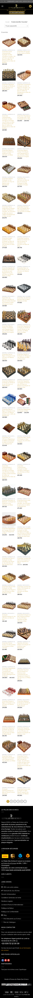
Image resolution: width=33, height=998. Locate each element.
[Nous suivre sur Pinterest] (5, 960)
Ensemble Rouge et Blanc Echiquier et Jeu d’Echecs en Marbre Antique (8, 704)
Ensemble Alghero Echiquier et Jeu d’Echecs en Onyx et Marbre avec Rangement (8, 182)
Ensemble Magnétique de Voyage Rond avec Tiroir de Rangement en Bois (8, 531)
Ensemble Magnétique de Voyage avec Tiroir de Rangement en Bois (23, 117)
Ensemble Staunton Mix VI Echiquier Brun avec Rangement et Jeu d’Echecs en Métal (23, 209)
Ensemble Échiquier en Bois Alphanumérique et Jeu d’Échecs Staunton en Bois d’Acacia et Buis (24, 618)
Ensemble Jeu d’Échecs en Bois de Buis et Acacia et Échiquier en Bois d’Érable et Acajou (23, 182)
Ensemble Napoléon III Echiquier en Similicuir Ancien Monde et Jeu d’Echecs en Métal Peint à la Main (23, 329)
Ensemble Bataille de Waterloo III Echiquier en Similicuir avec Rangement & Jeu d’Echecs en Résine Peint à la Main (8, 271)
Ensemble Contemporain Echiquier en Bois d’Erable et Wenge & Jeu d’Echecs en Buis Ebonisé (23, 469)
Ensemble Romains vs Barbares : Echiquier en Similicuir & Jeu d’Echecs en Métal (8, 503)
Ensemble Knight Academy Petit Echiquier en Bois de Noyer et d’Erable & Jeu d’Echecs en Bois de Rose (8, 242)
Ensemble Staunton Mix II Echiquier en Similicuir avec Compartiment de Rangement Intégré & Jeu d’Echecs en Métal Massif (23, 674)
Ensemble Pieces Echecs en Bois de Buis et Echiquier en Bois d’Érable (8, 645)
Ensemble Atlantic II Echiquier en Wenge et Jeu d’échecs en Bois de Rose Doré (23, 357)
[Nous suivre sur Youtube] (8, 960)
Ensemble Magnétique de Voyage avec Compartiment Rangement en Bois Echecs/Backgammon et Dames (8, 672)
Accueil (7, 22)
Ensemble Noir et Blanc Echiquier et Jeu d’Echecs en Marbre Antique (8, 357)
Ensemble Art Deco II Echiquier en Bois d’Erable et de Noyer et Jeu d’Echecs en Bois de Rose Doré (8, 561)
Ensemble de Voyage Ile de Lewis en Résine (23, 52)
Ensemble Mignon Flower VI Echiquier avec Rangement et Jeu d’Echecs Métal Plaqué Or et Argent (23, 153)
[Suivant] (25, 801)
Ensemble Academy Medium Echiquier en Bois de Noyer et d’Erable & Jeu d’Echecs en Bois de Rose (23, 242)
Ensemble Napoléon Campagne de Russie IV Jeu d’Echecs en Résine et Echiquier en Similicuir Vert (23, 731)
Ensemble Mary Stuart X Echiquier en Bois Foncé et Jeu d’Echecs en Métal (23, 440)
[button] (2, 6)
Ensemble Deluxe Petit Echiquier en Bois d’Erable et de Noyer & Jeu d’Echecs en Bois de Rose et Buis (8, 590)
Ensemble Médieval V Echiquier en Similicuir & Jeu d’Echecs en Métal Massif (8, 383)
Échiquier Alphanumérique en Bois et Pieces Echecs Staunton (8, 791)
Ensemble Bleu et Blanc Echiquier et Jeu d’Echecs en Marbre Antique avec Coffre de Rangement (8, 412)
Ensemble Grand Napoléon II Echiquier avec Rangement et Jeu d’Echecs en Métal (8, 758)
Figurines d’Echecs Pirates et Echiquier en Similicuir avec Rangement (23, 645)
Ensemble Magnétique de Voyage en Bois (23, 410)
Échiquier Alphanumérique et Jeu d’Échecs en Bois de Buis (9, 617)
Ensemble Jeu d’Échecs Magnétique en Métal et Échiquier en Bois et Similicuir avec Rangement (8, 440)
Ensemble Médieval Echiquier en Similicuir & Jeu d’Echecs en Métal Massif (23, 704)
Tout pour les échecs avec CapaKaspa (13, 969)
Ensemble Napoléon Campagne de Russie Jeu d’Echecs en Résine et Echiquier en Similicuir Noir (23, 384)
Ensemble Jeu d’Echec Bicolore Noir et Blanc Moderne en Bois (24, 299)
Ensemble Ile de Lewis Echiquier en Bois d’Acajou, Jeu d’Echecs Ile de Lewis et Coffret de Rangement (23, 503)
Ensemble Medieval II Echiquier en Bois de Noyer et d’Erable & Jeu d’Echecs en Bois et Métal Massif (8, 731)
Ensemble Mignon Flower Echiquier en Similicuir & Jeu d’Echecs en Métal (8, 153)
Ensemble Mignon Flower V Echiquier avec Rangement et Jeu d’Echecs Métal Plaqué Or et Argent (8, 329)
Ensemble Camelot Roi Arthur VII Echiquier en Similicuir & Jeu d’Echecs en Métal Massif (24, 590)
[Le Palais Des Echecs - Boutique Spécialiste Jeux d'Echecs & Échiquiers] (16, 6)
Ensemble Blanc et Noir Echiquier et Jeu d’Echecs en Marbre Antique (23, 270)
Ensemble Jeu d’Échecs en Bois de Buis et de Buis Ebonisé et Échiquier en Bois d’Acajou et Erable (9, 301)
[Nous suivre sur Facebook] (2, 960)
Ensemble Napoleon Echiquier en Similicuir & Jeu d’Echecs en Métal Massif (8, 87)
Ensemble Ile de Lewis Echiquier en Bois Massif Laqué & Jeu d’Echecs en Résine (23, 791)
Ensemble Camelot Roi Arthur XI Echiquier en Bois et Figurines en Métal (24, 561)
